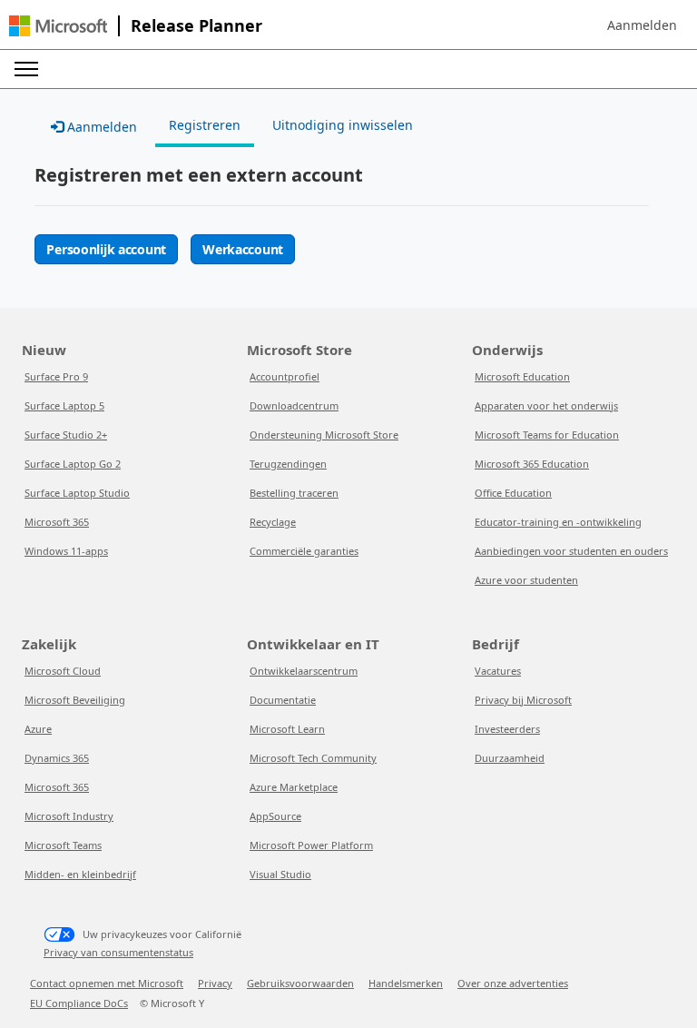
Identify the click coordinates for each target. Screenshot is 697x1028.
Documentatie (283, 700)
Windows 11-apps (66, 551)
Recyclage (273, 522)
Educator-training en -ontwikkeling (558, 522)
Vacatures (498, 670)
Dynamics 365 (57, 758)
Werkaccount (242, 249)
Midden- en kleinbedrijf (80, 874)
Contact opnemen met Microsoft (106, 983)
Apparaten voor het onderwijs (546, 405)
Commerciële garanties (304, 551)
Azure (38, 729)
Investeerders (507, 729)
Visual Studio (280, 874)
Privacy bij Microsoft (523, 700)
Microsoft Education (522, 376)
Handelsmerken (405, 983)
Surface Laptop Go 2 (73, 463)
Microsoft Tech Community (313, 758)
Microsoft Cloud (63, 670)
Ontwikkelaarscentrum (304, 670)
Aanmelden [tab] (100, 126)
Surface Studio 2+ (66, 434)
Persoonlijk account (106, 249)
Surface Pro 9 (56, 376)
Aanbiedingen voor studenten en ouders (571, 551)
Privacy (215, 983)
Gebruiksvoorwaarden (300, 983)
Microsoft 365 (57, 522)
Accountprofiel (284, 376)
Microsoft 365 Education (532, 463)
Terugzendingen (288, 463)
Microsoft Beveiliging (75, 700)
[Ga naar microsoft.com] (58, 25)
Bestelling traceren (294, 492)
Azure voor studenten (526, 580)
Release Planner (196, 25)
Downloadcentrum (294, 405)
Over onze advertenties (512, 983)
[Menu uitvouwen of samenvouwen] (26, 69)
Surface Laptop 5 (64, 405)
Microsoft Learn (287, 729)
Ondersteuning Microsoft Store (324, 434)
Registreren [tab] (205, 124)
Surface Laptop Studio (77, 492)
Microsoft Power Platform (311, 845)
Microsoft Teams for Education (547, 434)
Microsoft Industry (69, 816)
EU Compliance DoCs (79, 1003)
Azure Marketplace (294, 787)
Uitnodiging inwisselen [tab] (342, 124)
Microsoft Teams (63, 845)
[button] (642, 25)
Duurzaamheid (510, 758)
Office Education (513, 492)
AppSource (275, 816)
